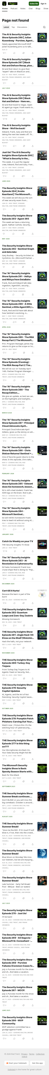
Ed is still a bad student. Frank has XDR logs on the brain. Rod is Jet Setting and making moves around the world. (17, 491)
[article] (24, 44)
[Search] (44, 27)
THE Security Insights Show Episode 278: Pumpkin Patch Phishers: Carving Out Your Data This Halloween (17, 718)
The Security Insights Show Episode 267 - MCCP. (17, 989)
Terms (31, 1054)
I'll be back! (7, 916)
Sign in (43, 3)
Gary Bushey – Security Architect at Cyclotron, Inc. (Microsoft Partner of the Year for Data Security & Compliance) (18, 256)
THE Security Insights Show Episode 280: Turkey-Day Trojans (17, 663)
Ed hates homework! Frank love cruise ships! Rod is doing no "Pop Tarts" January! (17, 568)
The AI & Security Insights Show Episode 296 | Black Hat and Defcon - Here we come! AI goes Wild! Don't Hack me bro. (16, 98)
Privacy (24, 1054)
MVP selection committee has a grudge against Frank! (16, 1028)
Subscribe (34, 3)
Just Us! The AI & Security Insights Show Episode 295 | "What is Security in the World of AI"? (17, 155)
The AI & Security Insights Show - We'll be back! (16, 127)
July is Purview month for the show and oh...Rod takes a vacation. (18, 970)
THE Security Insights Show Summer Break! (17, 825)
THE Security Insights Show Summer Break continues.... (17, 795)
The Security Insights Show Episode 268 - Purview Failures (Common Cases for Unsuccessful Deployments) (17, 962)
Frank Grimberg (15, 77)
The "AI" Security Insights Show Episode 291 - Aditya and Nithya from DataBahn (16, 276)
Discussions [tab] (22, 27)
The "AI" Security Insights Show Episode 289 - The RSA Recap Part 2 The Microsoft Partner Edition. (18, 337)
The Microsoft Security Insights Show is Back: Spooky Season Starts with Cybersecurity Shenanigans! (18, 768)
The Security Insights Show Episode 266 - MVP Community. (17, 1020)
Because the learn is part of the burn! (16, 595)
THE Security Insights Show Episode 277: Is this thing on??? (17, 743)
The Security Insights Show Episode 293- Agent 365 (17, 217)
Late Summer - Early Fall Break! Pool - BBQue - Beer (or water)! (16, 885)
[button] (5, 8)
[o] (42, 37)
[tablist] (15, 27)
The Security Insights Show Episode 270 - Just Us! (17, 912)
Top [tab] (13, 27)
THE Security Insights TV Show (15, 544)
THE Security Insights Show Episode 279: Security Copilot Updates (17, 688)
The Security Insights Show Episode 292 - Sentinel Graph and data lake (18, 248)
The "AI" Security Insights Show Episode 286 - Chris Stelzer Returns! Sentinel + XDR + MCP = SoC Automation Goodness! (16, 450)
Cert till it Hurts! (11, 590)
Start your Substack (18, 1063)
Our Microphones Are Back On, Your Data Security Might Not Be (16, 751)
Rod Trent (13, 75)
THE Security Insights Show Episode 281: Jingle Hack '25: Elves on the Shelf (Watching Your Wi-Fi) (18, 635)
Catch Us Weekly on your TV (17, 541)
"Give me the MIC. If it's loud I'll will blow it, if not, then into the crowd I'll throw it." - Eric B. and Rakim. (18, 831)
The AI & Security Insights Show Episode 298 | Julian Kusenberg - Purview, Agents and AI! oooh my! (18, 37)
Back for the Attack (10, 775)
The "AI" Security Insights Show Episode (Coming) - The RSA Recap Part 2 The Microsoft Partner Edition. (16, 362)
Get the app (37, 1063)
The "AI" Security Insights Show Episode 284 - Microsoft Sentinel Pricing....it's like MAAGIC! (16, 511)
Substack (12, 1069)
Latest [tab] (6, 27)
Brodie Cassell (14, 947)
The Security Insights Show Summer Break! (17, 852)
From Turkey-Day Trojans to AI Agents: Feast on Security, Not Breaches (16, 670)
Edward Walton (14, 374)
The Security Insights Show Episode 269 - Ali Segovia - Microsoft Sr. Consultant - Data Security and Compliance (17, 937)
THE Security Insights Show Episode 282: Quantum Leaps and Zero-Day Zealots (17, 612)
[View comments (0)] (14, 53)
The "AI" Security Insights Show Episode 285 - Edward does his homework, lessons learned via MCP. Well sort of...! (17, 483)
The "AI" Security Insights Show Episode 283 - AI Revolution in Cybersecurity (17, 560)
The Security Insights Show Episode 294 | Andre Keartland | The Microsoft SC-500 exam (17, 191)
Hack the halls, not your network (16, 641)
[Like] (3, 233)
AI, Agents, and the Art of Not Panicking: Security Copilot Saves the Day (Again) (17, 695)
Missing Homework (11, 619)
